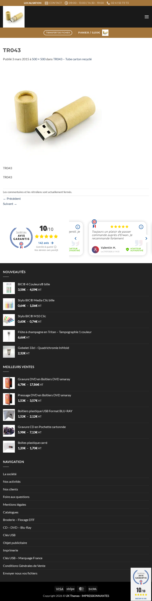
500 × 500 (39, 59)
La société (9, 474)
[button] (146, 17)
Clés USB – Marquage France (22, 558)
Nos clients (10, 489)
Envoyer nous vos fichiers (20, 573)
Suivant (10, 203)
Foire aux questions (16, 497)
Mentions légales (14, 504)
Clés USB (9, 535)
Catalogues (10, 512)
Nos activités (12, 481)
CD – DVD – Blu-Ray (17, 527)
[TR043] (52, 115)
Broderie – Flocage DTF (19, 520)
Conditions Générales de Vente (24, 566)
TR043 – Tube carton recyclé (72, 59)
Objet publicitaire (15, 543)
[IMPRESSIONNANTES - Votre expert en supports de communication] (47, 17)
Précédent (12, 198)
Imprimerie (10, 550)
